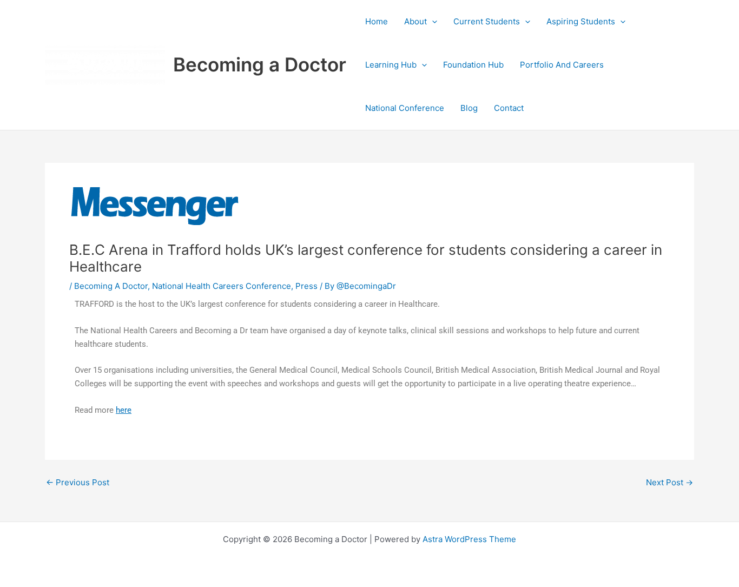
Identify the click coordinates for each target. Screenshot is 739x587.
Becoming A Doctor (111, 286)
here (123, 410)
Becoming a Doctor (259, 64)
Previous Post (77, 482)
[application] (432, 21)
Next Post (669, 482)
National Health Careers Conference (221, 286)
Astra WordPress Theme (469, 539)
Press (306, 286)
